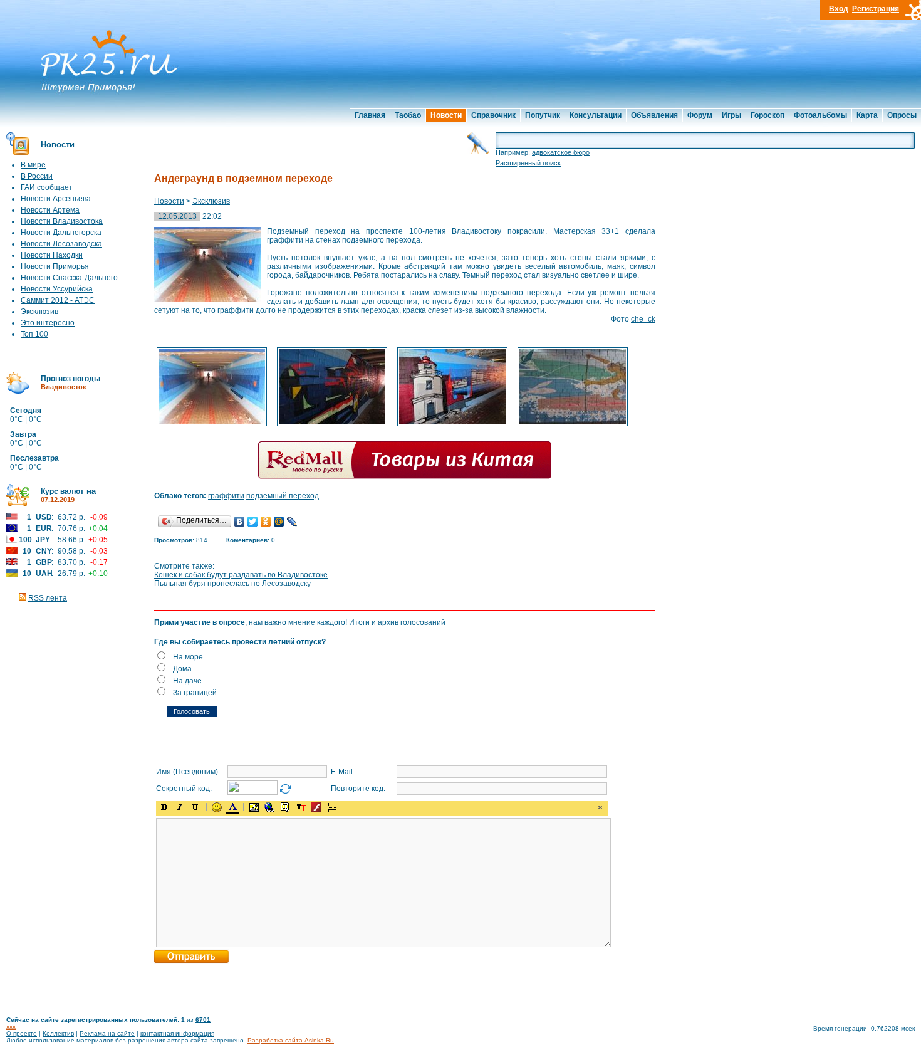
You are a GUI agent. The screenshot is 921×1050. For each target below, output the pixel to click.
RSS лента (47, 598)
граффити (226, 495)
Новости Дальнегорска (61, 232)
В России (37, 176)
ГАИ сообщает (47, 187)
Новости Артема (50, 210)
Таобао (408, 115)
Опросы (902, 115)
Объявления (654, 115)
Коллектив (58, 1033)
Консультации (596, 115)
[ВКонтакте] (239, 521)
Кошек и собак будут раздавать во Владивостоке (241, 574)
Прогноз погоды (70, 378)
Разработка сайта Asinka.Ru (290, 1040)
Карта (867, 115)
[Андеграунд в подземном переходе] (211, 425)
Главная (370, 115)
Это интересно (48, 322)
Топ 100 (34, 334)
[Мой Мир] (279, 521)
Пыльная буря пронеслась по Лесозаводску (232, 583)
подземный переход (282, 495)
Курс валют (62, 491)
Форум (699, 115)
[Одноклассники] (266, 521)
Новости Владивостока (62, 221)
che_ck (643, 319)
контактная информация (177, 1033)
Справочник (493, 115)
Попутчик (542, 115)
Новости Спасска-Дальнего (69, 277)
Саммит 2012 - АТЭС (58, 300)
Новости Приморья (55, 266)
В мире (33, 164)
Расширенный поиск (528, 163)
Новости (446, 115)
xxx (11, 1026)
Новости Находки (52, 255)
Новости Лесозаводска (61, 243)
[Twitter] (252, 521)
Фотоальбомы (820, 115)
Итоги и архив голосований (397, 622)
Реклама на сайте (107, 1033)
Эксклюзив (39, 311)
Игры (731, 115)
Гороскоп (767, 115)
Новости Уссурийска (57, 289)
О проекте (21, 1033)
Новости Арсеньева (56, 198)
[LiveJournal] (292, 521)
